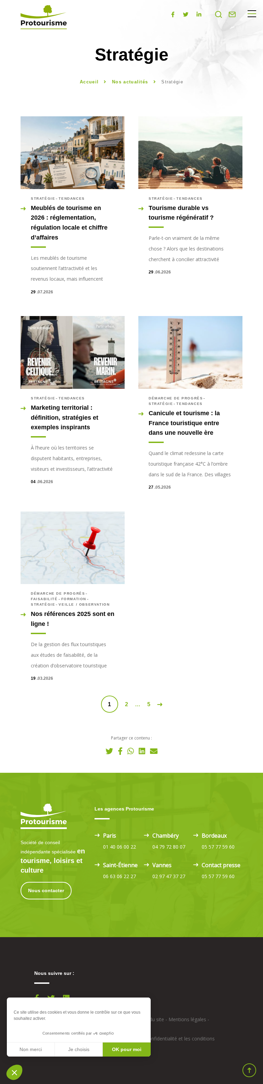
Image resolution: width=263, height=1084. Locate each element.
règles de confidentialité (150, 1038)
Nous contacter (46, 890)
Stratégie (43, 198)
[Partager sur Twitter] (109, 751)
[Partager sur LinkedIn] (142, 751)
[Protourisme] (44, 17)
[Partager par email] (154, 751)
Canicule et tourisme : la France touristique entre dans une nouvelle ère (184, 423)
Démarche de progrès (176, 398)
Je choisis (78, 1049)
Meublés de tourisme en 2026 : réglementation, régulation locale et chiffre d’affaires (69, 223)
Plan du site (151, 1019)
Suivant (159, 704)
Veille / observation (84, 604)
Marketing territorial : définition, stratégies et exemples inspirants (64, 417)
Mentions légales (187, 1019)
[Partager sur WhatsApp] (130, 751)
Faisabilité (44, 599)
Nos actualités (131, 81)
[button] (14, 1072)
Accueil (89, 81)
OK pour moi (126, 1049)
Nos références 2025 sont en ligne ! (72, 618)
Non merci (31, 1049)
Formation (73, 599)
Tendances (72, 198)
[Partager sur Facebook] (120, 751)
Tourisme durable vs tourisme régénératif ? (181, 213)
